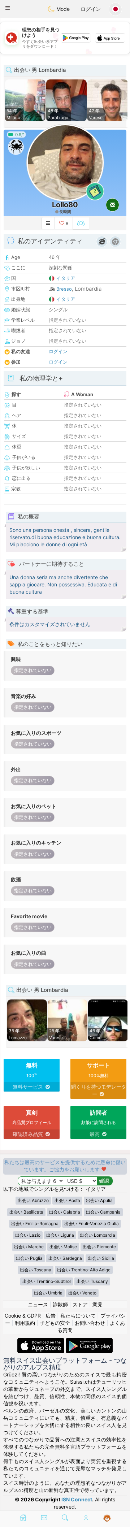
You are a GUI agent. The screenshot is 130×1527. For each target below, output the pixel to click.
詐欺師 (60, 1304)
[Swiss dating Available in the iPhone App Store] (41, 1341)
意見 (97, 1304)
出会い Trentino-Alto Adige (83, 1269)
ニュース (38, 1304)
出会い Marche (29, 1246)
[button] (7, 8)
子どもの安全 (55, 1323)
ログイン (91, 9)
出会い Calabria (64, 1212)
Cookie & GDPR (23, 1316)
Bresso (64, 289)
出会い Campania (103, 1212)
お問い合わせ (90, 1323)
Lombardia (88, 288)
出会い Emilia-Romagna (34, 1223)
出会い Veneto (82, 1293)
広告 (51, 1316)
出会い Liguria (60, 1235)
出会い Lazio (27, 1235)
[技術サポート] (107, 1518)
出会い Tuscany (92, 1281)
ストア (80, 1304)
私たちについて (78, 1316)
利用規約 (25, 1323)
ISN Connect (76, 1499)
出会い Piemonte (99, 1246)
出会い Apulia (99, 1200)
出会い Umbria (48, 1293)
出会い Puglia (29, 1258)
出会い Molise (63, 1246)
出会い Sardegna (65, 1258)
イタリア (65, 278)
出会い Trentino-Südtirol (46, 1281)
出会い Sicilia (101, 1258)
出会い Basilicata (26, 1212)
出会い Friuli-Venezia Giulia (91, 1223)
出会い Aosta (67, 1200)
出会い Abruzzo (33, 1200)
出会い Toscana (35, 1269)
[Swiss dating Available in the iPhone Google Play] (89, 1341)
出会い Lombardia (97, 1235)
